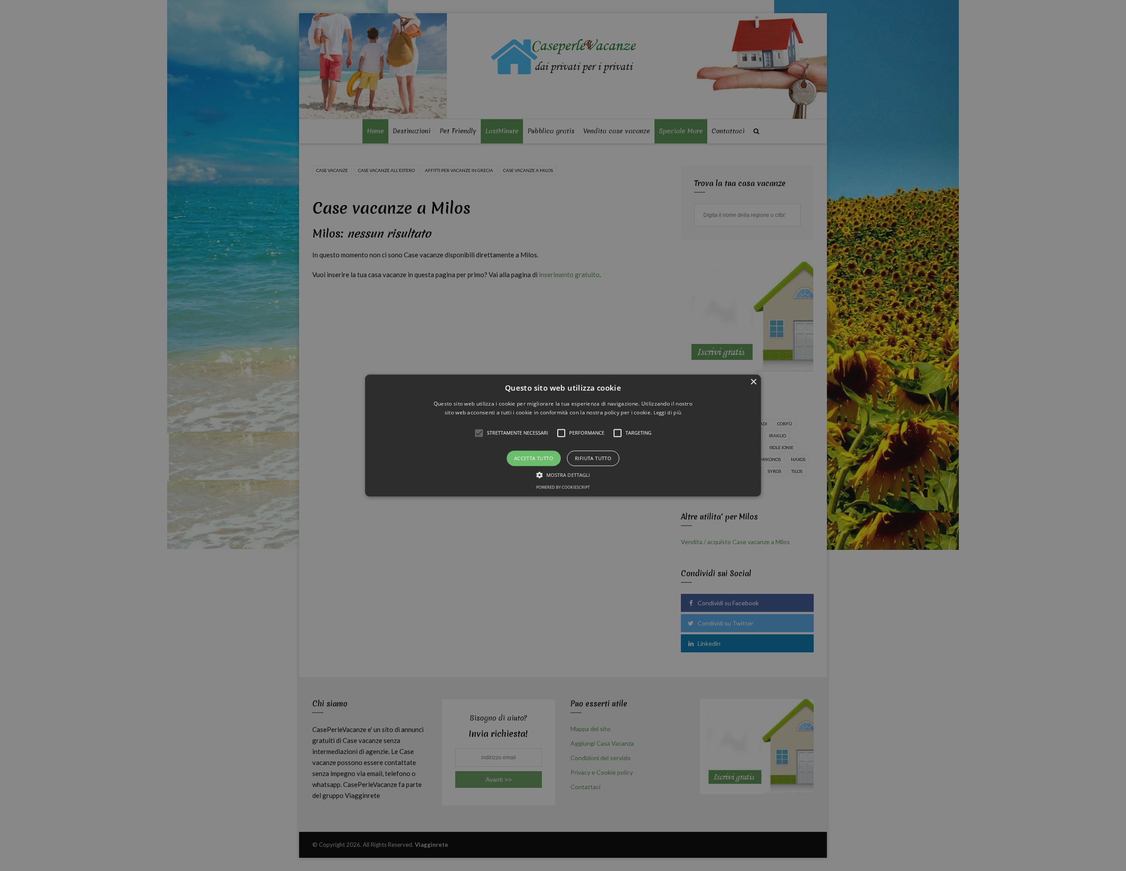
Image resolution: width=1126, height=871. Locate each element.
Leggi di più (668, 413)
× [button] (753, 382)
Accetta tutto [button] (533, 458)
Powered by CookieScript (563, 487)
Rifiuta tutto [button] (593, 458)
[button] (563, 435)
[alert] (563, 435)
